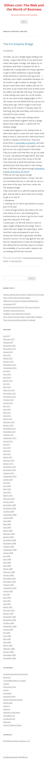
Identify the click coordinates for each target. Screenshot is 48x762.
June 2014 (7, 374)
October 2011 (8, 435)
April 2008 (7, 565)
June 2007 (7, 597)
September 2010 (9, 476)
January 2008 (8, 575)
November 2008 (9, 543)
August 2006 (8, 629)
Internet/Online (9, 696)
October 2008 (8, 546)
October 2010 (8, 473)
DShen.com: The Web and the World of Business (24, 7)
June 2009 (7, 521)
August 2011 (8, 441)
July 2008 (6, 556)
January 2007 (8, 613)
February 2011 (9, 460)
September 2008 (9, 550)
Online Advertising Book (13, 699)
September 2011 (9, 438)
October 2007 (8, 585)
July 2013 (6, 384)
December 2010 (9, 467)
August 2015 (8, 352)
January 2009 (8, 537)
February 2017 (9, 339)
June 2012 (7, 409)
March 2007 (7, 607)
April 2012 (7, 416)
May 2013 (7, 387)
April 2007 (7, 604)
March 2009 (7, 530)
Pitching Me (7, 703)
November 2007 (9, 581)
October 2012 (8, 400)
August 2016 (8, 342)
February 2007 (9, 610)
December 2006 (9, 617)
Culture (6, 684)
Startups (6, 709)
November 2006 (9, 620)
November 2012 (9, 396)
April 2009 (7, 527)
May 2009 (7, 524)
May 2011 (7, 451)
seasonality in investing (25, 143)
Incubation (7, 693)
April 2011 (7, 454)
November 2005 (9, 658)
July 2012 (6, 406)
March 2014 (7, 380)
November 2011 (9, 432)
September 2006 (9, 626)
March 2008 (7, 569)
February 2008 (9, 572)
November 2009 (9, 508)
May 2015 (7, 355)
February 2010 (9, 498)
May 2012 (7, 412)
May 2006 (7, 639)
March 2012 (7, 419)
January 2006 (8, 652)
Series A (6, 706)
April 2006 (7, 642)
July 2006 (6, 632)
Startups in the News (11, 712)
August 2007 (8, 591)
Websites (7, 722)
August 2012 (8, 403)
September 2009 (9, 514)
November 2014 (9, 365)
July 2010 (6, 483)
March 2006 (7, 645)
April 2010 (7, 492)
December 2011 (9, 428)
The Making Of (9, 715)
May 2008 (7, 562)
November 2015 (9, 349)
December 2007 (9, 578)
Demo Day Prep (9, 687)
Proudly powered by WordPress (15, 757)
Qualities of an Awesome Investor (17, 313)
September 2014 (9, 368)
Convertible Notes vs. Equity (14, 680)
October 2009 (8, 511)
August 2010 (8, 479)
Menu (24, 22)
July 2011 (6, 444)
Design (6, 690)
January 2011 (8, 463)
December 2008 (9, 540)
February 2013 (9, 390)
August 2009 (8, 518)
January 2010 (8, 502)
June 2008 (7, 559)
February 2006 (9, 648)
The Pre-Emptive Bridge (18, 44)
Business (7, 677)
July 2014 (6, 371)
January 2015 (8, 361)
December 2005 (9, 655)
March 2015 (7, 358)
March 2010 (7, 495)
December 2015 (9, 345)
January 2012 (8, 425)
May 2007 (7, 601)
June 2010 (7, 486)
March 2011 (7, 457)
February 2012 (9, 422)
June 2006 (7, 636)
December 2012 (9, 393)
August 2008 (8, 553)
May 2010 (7, 489)
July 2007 (6, 594)
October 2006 (8, 623)
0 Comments (8, 50)
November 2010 (9, 470)
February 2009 (9, 534)
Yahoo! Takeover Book (12, 725)
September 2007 (9, 588)
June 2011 (7, 447)
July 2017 (6, 336)
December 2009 (9, 505)
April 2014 (7, 377)
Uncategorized (9, 719)
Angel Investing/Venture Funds (15, 674)
